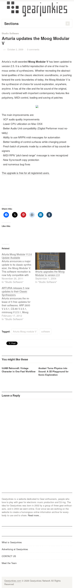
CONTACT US (9, 556)
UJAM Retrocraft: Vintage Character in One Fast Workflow (18, 369)
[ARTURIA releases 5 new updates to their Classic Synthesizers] (18, 303)
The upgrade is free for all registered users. (26, 173)
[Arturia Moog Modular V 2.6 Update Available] (18, 268)
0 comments (33, 49)
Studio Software (10, 33)
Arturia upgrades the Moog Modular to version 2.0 (50, 273)
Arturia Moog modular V (24, 331)
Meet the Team (9, 563)
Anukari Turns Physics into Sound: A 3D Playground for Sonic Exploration (53, 371)
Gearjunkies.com (12, 580)
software (45, 331)
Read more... (34, 515)
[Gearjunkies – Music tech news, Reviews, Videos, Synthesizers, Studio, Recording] (37, 8)
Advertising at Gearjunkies (15, 549)
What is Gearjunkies (12, 542)
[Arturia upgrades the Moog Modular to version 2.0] (50, 261)
